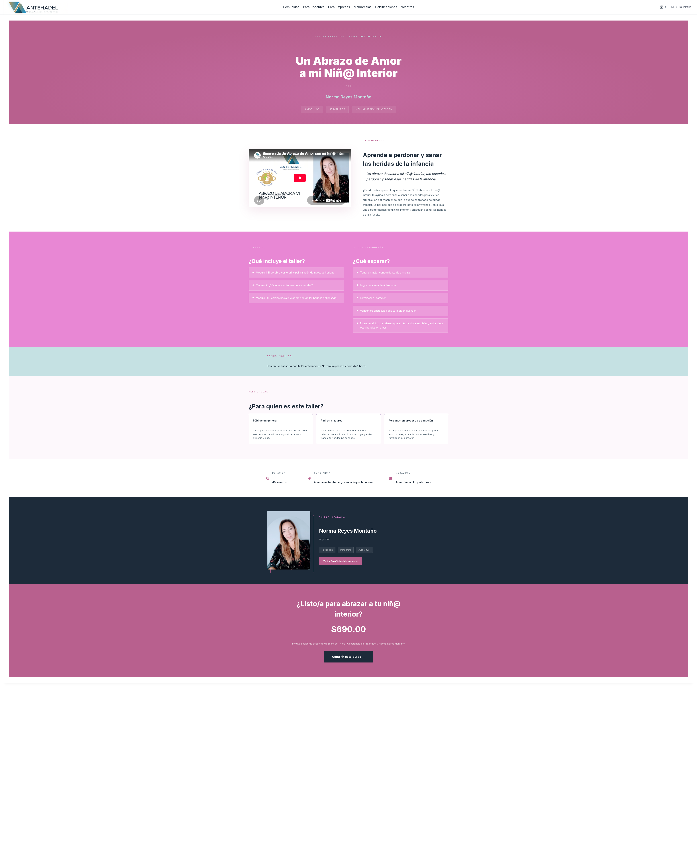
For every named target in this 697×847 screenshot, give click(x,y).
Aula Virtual (364, 549)
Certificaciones (386, 7)
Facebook (327, 549)
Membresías (363, 7)
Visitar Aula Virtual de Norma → (340, 561)
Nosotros (407, 7)
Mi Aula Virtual (681, 7)
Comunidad (291, 7)
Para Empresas (339, 7)
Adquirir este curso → (348, 656)
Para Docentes (314, 7)
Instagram (345, 549)
